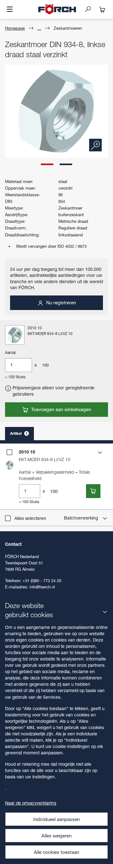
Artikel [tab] (19, 433)
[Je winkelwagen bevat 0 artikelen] (102, 9)
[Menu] (9, 10)
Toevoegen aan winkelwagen (60, 409)
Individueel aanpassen (56, 819)
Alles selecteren (30, 518)
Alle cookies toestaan (56, 852)
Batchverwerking (81, 517)
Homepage (15, 28)
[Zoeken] (90, 9)
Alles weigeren (56, 835)
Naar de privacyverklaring (30, 803)
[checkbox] (9, 452)
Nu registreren (60, 302)
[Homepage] (57, 9)
